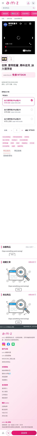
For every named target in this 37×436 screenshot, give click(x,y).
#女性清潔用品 (6, 137)
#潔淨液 (27, 137)
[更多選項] (2, 3)
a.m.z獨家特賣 (6, 352)
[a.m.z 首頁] (7, 333)
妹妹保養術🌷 (18, 18)
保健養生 (4, 380)
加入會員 (4, 391)
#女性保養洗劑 (24, 140)
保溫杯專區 (25, 13)
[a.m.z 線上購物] (12, 3)
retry (12, 254)
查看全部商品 (6, 362)
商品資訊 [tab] (6, 151)
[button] (28, 3)
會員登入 (4, 388)
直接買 (24, 433)
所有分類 (4, 416)
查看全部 (31, 262)
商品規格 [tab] (17, 151)
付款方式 (4, 412)
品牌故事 (4, 406)
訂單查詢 (4, 394)
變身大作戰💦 (6, 373)
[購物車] (33, 3)
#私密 (17, 143)
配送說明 (4, 409)
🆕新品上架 (15, 13)
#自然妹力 (14, 140)
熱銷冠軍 (5, 13)
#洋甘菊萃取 (6, 146)
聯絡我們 (4, 398)
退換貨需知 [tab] (7, 156)
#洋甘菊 (32, 143)
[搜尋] (33, 8)
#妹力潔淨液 (6, 140)
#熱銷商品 (24, 143)
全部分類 (9, 18)
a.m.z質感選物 (6, 355)
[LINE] (13, 344)
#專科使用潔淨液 (17, 137)
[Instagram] (3, 344)
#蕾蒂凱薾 (5, 143)
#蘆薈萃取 (20, 146)
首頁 (3, 18)
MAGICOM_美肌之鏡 (8, 359)
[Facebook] (8, 344)
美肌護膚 (4, 376)
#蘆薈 (13, 146)
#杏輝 (12, 143)
